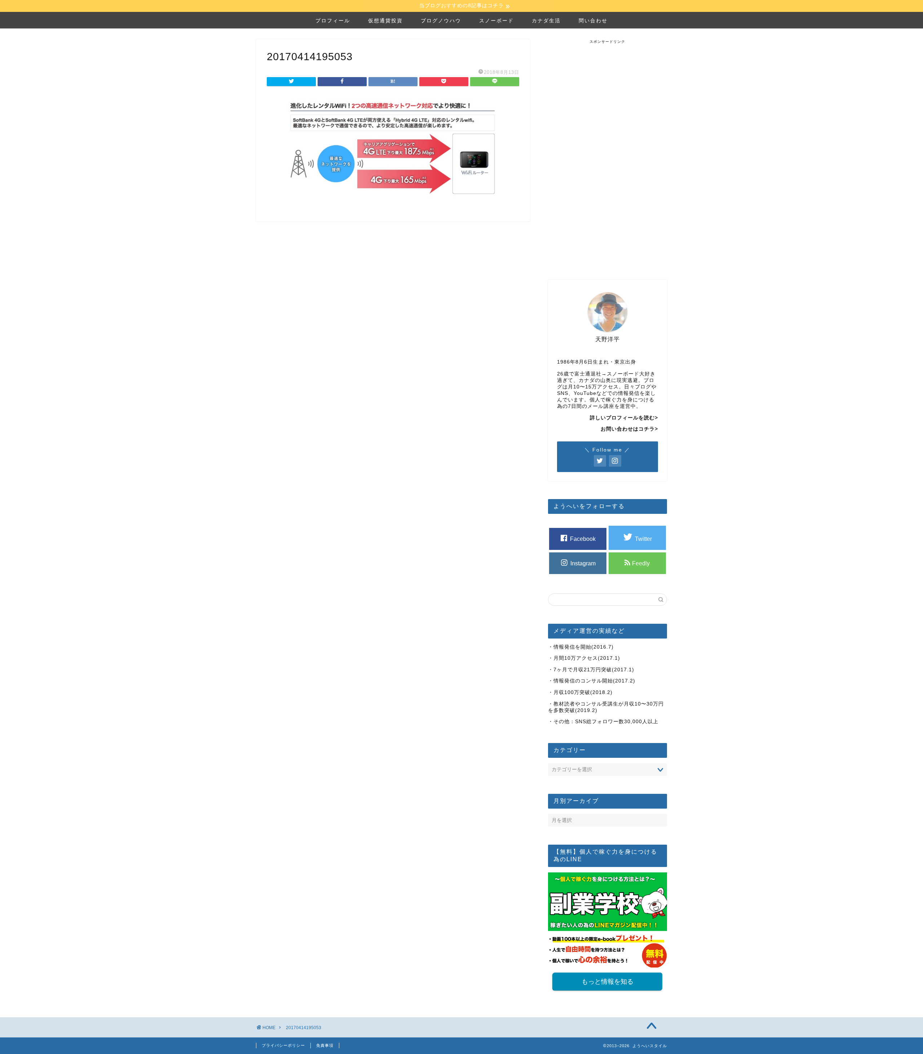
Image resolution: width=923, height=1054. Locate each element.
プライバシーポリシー (283, 1045)
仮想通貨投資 (385, 20)
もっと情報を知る (607, 981)
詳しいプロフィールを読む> (624, 418)
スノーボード (496, 20)
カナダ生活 (546, 20)
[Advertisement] (607, 152)
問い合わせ (593, 20)
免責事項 (325, 1045)
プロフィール (332, 20)
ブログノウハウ (441, 20)
